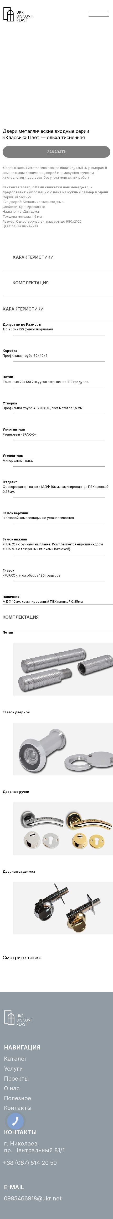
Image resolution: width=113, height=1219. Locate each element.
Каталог (15, 1058)
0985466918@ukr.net (32, 1198)
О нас (12, 1088)
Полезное (17, 1098)
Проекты (16, 1078)
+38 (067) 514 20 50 (30, 1162)
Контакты (18, 1107)
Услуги (13, 1068)
